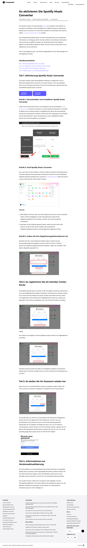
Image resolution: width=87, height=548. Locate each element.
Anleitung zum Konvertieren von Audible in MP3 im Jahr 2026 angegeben (41, 516)
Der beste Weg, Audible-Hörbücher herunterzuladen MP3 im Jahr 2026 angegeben (42, 507)
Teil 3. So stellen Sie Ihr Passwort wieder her (32, 68)
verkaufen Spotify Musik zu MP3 (32, 33)
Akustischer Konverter (8, 511)
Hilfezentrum (70, 502)
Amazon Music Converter (9, 513)
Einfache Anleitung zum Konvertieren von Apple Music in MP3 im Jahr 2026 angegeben (42, 533)
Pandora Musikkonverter (9, 518)
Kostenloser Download (24, 93)
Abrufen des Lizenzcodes (73, 507)
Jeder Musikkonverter (8, 529)
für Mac (47, 176)
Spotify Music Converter (8, 507)
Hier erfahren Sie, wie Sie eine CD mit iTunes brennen (39, 510)
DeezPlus (5, 515)
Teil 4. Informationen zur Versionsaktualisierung (33, 70)
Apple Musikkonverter (8, 504)
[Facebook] (71, 537)
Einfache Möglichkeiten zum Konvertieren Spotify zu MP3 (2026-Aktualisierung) (41, 503)
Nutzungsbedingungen (72, 518)
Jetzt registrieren (80, 4)
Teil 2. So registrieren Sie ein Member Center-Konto (34, 66)
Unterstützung (65, 2)
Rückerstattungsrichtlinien (73, 523)
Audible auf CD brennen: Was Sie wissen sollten (37, 527)
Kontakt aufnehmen (72, 516)
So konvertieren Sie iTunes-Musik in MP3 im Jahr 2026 (39, 519)
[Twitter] (68, 537)
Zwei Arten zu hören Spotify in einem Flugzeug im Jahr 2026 (40, 529)
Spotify (45, 26)
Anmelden (70, 4)
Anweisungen (70, 504)
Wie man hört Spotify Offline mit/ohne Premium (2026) (39, 513)
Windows (54, 176)
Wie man (57, 2)
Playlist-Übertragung (8, 524)
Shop (51, 2)
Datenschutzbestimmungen (74, 521)
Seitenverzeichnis (71, 509)
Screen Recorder (7, 526)
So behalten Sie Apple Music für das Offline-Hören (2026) (39, 536)
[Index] (8, 2)
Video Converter (7, 502)
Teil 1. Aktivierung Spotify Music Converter (32, 63)
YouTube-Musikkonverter (9, 509)
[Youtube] (75, 537)
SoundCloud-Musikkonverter (10, 522)
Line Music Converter (8, 520)
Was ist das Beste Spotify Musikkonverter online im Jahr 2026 (41, 524)
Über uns (69, 514)
